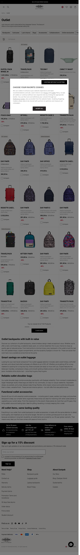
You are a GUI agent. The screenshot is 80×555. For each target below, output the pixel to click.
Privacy (46, 93)
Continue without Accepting (54, 82)
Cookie (53, 93)
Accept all (39, 108)
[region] (39, 96)
